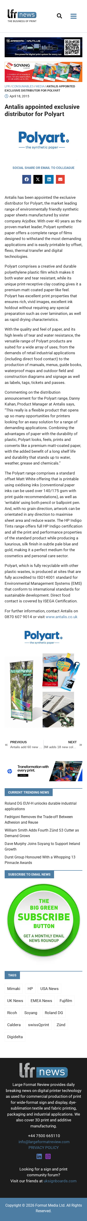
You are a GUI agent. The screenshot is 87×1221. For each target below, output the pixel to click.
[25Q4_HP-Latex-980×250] (43, 771)
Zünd (61, 1024)
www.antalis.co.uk (61, 616)
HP (30, 988)
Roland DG (54, 1012)
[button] (60, 16)
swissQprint (38, 1024)
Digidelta (15, 1036)
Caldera (14, 1024)
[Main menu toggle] (73, 16)
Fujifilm (66, 1000)
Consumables (23, 86)
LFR (7, 86)
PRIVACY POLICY (44, 1147)
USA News (49, 988)
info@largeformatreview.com (44, 1141)
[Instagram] (48, 1156)
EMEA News (41, 1000)
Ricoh (12, 1012)
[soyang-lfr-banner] (43, 71)
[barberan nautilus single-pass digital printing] (43, 47)
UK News (15, 1000)
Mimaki (13, 988)
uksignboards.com (60, 1181)
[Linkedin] (39, 1156)
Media (40, 86)
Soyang (30, 1012)
